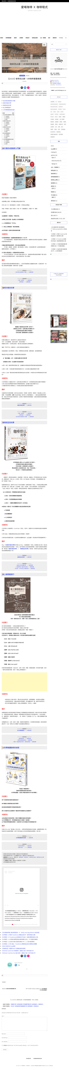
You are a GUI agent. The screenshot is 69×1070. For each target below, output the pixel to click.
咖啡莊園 (52, 124)
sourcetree (62, 114)
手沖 (56, 126)
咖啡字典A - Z (21, 847)
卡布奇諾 (52, 119)
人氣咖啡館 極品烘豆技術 (22, 567)
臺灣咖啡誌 (21, 738)
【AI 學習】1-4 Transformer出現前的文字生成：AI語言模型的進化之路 (20, 937)
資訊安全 (53, 201)
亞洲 (53, 188)
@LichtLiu (56, 80)
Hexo (55, 111)
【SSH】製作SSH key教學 (8, 946)
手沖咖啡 (53, 195)
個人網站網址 (4, 1041)
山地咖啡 (52, 126)
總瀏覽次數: (54, 212)
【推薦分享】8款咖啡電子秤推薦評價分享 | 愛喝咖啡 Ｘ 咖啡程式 (26, 1004)
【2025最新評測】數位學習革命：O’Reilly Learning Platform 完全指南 (20, 932)
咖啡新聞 (52, 121)
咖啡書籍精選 (22, 75)
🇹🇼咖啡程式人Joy (15, 924)
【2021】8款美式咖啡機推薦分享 (9, 988)
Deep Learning (54, 109)
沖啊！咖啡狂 (21, 280)
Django (53, 164)
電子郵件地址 (4, 1037)
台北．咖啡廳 (43, 37)
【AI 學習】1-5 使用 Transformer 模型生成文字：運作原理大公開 (18, 935)
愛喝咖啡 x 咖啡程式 (57, 83)
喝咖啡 (52, 192)
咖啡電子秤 (61, 124)
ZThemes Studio (38, 1065)
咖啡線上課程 (54, 180)
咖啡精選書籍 (8, 37)
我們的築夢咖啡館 (22, 740)
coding (59, 101)
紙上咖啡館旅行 (7, 107)
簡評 (7, 119)
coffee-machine (54, 104)
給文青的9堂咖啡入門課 (9, 101)
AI (65, 37)
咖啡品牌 (27, 37)
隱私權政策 (4, 1)
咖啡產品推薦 (35, 37)
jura (58, 111)
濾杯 (59, 129)
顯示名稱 (4, 1034)
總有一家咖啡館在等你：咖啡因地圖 (22, 741)
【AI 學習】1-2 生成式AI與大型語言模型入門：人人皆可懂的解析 (18, 941)
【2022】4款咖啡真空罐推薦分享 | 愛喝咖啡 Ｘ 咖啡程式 (24, 1006)
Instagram (10, 857)
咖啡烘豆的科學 (7, 105)
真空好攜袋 (63, 129)
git (51, 111)
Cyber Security (62, 104)
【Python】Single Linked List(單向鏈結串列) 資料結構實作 (36, 989)
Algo (53, 157)
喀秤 (65, 124)
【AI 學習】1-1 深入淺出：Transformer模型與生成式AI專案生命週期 (19, 944)
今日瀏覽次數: (54, 209)
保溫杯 (60, 116)
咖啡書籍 (3, 982)
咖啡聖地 (53, 183)
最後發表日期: (54, 218)
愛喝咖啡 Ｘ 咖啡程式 (34, 7)
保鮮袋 (64, 116)
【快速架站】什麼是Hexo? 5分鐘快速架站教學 (13, 948)
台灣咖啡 (21, 37)
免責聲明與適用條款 (12, 1)
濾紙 (53, 197)
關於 (49, 37)
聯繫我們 (55, 37)
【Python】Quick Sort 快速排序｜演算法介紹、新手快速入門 (17, 950)
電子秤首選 (61, 134)
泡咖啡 (15, 37)
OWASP (52, 114)
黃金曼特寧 (52, 136)
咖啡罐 (65, 121)
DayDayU (61, 106)
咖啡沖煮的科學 (7, 103)
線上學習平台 (53, 131)
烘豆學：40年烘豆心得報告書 (21, 568)
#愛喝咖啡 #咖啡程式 (23, 857)
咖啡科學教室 (21, 846)
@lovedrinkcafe (56, 81)
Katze (62, 111)
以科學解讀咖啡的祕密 (9, 110)
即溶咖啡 (56, 119)
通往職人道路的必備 (54, 134)
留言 (3, 1016)
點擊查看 (31, 272)
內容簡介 (7, 116)
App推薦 (53, 149)
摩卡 (62, 126)
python (61, 37)
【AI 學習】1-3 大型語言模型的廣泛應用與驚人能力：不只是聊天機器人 (20, 939)
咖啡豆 (1, 37)
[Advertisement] (34, 25)
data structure (54, 106)
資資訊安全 (58, 131)
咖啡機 (61, 121)
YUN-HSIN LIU (58, 84)
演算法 (56, 129)
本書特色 (7, 118)
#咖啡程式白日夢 (40, 857)
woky (56, 116)
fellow (59, 109)
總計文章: (53, 215)
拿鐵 (59, 126)
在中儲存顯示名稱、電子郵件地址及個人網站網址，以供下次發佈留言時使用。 (21, 1045)
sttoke (52, 116)
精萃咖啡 (21, 282)
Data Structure (56, 160)
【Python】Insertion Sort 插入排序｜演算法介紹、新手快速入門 (18, 953)
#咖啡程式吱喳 (32, 857)
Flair (64, 109)
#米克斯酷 (52, 101)
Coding (53, 152)
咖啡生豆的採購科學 (21, 565)
